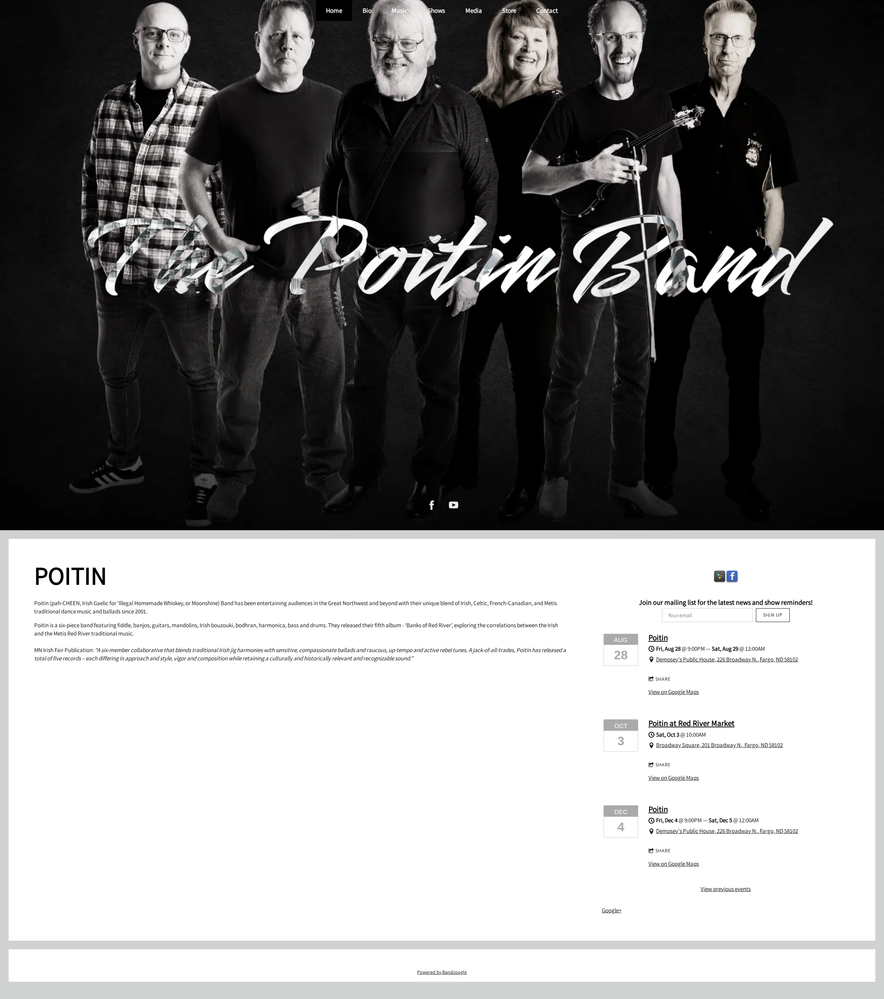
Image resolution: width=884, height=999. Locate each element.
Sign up (772, 615)
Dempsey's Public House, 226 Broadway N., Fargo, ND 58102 (727, 659)
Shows (436, 10)
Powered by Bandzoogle (442, 972)
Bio (367, 10)
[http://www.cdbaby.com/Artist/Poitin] (719, 576)
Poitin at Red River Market (691, 723)
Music (399, 10)
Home (334, 10)
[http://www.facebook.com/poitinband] (431, 505)
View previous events (726, 889)
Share (663, 679)
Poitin (658, 637)
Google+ (612, 910)
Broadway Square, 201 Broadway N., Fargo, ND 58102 (719, 745)
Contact (547, 10)
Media (473, 10)
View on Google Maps (673, 692)
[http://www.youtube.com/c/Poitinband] (453, 505)
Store (509, 10)
